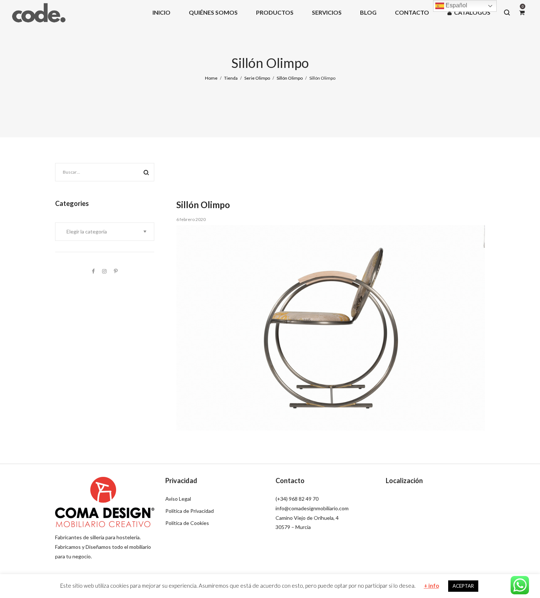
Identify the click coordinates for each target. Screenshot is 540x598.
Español (455, 5)
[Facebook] (93, 271)
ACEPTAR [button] (463, 586)
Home (211, 78)
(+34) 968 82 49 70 (297, 499)
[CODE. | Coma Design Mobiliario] (38, 12)
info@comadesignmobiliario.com (312, 508)
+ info (431, 585)
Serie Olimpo (257, 78)
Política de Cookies (187, 523)
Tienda (231, 78)
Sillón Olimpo (290, 78)
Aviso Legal (178, 499)
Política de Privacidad (189, 511)
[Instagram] (104, 271)
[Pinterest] (116, 271)
